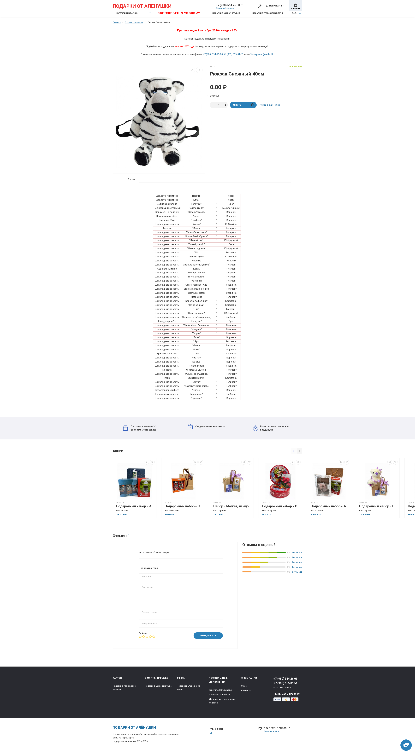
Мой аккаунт (275, 6)
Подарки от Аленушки (142, 6)
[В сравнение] (199, 70)
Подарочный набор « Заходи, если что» (184, 506)
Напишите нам (271, 731)
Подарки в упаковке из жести (267, 13)
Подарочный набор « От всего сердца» (281, 506)
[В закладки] (192, 70)
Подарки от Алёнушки (134, 727)
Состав (131, 179)
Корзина (295, 9)
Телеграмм (256, 54)
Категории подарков (126, 13)
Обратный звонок (225, 8)
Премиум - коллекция (219, 694)
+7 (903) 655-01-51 (233, 54)
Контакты (246, 690)
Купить (237, 105)
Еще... (294, 13)
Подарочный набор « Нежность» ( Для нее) (378, 506)
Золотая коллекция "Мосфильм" (179, 13)
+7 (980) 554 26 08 (228, 5)
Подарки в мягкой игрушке (226, 13)
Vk (211, 733)
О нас (244, 686)
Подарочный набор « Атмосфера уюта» (135, 506)
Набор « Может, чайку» (231, 506)
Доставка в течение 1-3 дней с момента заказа (143, 428)
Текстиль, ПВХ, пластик (220, 690)
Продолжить (208, 635)
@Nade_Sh (268, 54)
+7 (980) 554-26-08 (213, 54)
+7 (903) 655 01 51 (285, 683)
